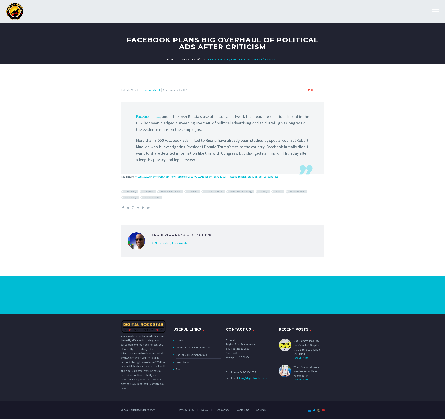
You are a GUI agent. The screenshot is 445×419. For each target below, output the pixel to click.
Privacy (263, 191)
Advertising (130, 191)
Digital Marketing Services (191, 354)
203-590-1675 (248, 372)
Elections (193, 191)
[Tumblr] (138, 207)
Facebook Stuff (151, 90)
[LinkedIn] (143, 207)
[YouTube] (323, 410)
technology (130, 197)
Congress (148, 191)
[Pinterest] (133, 207)
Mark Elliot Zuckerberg (241, 191)
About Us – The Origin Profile (193, 347)
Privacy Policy (186, 410)
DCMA (204, 410)
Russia (279, 191)
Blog (178, 369)
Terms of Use (222, 410)
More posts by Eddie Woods (171, 243)
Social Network (297, 191)
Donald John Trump (170, 191)
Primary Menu (435, 11)
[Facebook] (123, 207)
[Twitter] (128, 207)
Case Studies (183, 362)
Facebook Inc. (148, 116)
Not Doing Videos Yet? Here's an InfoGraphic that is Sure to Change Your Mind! (306, 347)
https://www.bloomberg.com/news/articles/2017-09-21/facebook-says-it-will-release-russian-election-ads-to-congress (206, 176)
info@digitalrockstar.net (254, 378)
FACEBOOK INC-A (214, 191)
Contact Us (243, 410)
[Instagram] (318, 410)
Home (179, 340)
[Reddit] (148, 207)
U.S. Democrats (152, 197)
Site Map (261, 410)
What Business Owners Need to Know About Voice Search (306, 371)
